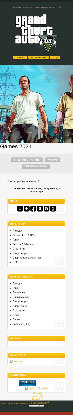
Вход (55, 57)
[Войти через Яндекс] (40, 209)
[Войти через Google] (46, 209)
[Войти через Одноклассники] (53, 209)
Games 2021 (16, 146)
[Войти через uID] (20, 209)
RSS (60, 7)
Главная (20, 57)
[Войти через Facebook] (33, 209)
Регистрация (38, 57)
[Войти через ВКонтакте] (27, 209)
